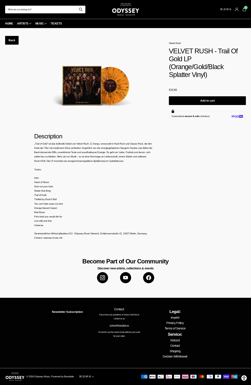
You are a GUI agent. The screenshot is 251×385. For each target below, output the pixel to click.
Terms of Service (175, 328)
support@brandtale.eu (119, 325)
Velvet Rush (175, 43)
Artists (23, 23)
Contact (175, 345)
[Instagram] (102, 277)
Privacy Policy (175, 323)
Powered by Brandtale (62, 376)
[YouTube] (125, 277)
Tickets (56, 23)
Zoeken (80, 9)
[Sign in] (237, 9)
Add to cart (207, 100)
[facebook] (148, 277)
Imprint (175, 317)
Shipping (175, 351)
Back (12, 40)
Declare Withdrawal (175, 356)
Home (9, 23)
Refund (175, 340)
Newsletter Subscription (67, 311)
